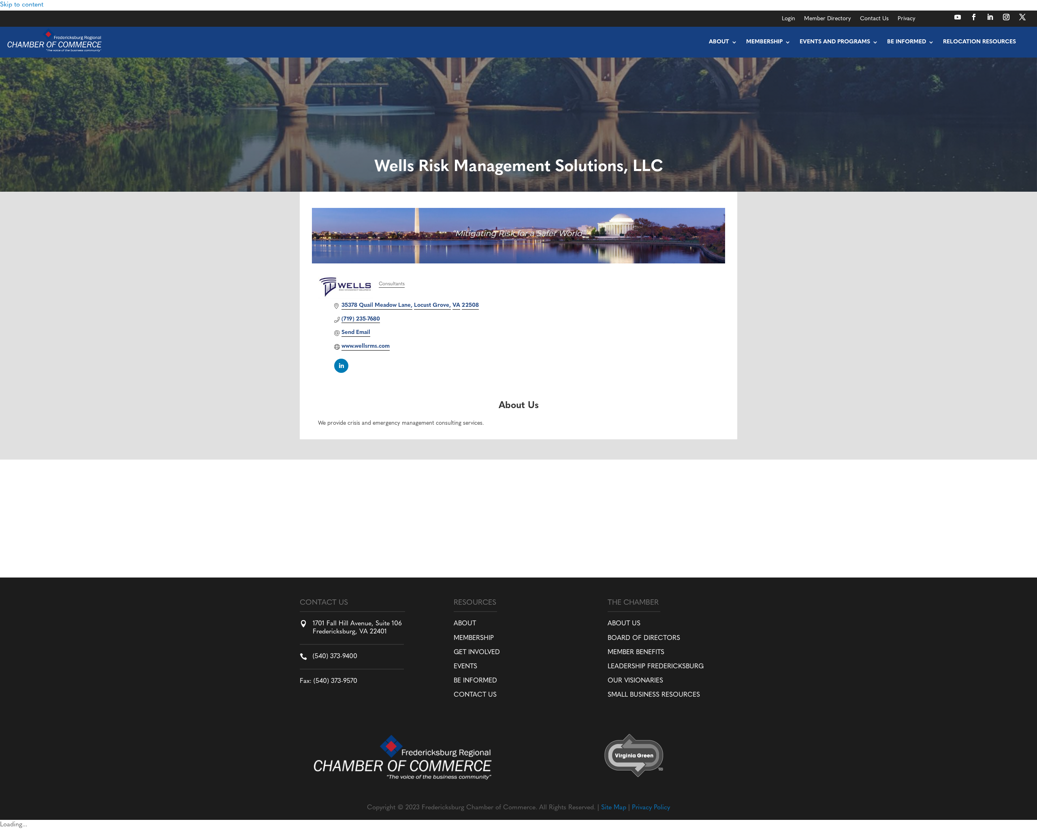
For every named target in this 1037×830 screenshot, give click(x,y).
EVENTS (465, 666)
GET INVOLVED (477, 652)
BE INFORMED (475, 681)
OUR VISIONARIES (635, 681)
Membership (764, 42)
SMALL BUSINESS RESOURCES (654, 695)
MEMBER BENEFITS (636, 652)
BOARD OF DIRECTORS (644, 638)
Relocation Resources (979, 42)
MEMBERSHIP (474, 638)
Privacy (906, 19)
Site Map (613, 807)
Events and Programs (835, 42)
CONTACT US (475, 695)
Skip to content (21, 5)
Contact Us (874, 19)
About (719, 42)
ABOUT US (624, 623)
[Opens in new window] (957, 17)
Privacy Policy (651, 807)
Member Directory (827, 19)
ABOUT (465, 623)
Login (788, 19)
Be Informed (906, 42)
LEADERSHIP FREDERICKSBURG (656, 666)
